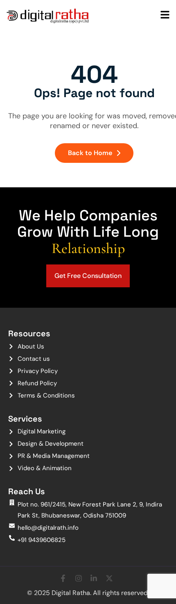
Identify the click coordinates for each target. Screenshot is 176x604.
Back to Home (90, 153)
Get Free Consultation (88, 275)
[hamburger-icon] (165, 15)
